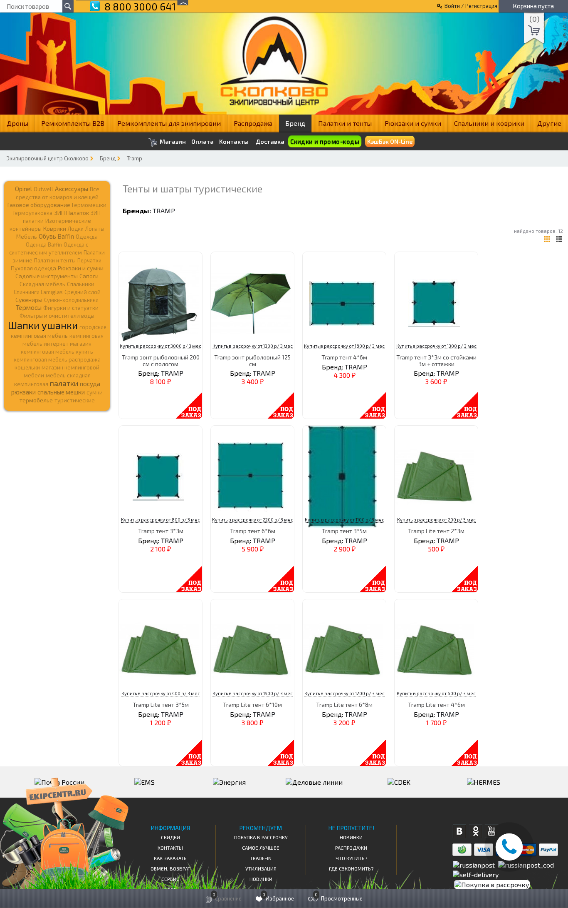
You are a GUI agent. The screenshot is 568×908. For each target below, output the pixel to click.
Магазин (172, 141)
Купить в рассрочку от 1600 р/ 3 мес (344, 346)
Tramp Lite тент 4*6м (436, 704)
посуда (90, 383)
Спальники (80, 284)
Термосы (29, 307)
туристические (74, 400)
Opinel (23, 188)
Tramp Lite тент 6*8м (344, 704)
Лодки (76, 228)
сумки (94, 392)
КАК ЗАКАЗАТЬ (170, 858)
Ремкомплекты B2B (72, 123)
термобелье (36, 400)
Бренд (295, 123)
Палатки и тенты (345, 123)
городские (92, 327)
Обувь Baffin (56, 236)
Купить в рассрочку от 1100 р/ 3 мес (344, 519)
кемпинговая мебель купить (57, 351)
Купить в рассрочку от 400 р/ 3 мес (160, 693)
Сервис (170, 879)
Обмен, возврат (170, 868)
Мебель (26, 236)
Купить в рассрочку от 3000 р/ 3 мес (160, 346)
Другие (549, 123)
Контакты (234, 142)
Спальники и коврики (489, 123)
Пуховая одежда (33, 268)
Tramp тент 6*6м (252, 530)
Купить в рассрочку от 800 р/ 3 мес (160, 519)
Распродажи (351, 848)
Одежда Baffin (44, 244)
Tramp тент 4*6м (344, 357)
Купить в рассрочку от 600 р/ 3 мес (436, 693)
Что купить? (351, 858)
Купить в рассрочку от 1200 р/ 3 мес (344, 693)
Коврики (54, 228)
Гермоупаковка (32, 213)
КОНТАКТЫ (170, 848)
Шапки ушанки (43, 325)
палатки (64, 383)
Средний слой (82, 292)
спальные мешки (61, 392)
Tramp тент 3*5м (344, 530)
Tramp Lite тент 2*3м (436, 530)
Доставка (270, 141)
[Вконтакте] (459, 831)
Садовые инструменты (46, 275)
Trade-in (261, 858)
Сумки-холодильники (71, 300)
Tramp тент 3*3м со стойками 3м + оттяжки (436, 360)
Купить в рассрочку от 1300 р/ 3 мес (252, 346)
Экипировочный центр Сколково (47, 158)
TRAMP (164, 211)
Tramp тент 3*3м (160, 530)
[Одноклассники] (475, 831)
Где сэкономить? (351, 868)
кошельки (27, 367)
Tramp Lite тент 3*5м (161, 704)
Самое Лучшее (260, 848)
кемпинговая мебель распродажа (57, 359)
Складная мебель (42, 284)
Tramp (134, 158)
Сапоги (89, 275)
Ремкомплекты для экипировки (169, 123)
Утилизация (261, 868)
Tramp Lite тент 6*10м (252, 704)
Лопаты (94, 228)
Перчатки (89, 260)
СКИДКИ (170, 837)
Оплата (202, 142)
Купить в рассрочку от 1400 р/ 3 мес (252, 693)
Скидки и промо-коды (324, 141)
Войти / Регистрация (471, 5)
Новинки (260, 879)
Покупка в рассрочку (261, 837)
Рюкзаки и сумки (413, 123)
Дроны (17, 123)
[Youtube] (491, 831)
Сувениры (28, 299)
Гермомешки (89, 205)
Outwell (43, 189)
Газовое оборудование (38, 204)
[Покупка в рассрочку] (491, 884)
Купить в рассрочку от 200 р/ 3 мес (436, 519)
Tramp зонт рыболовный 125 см (252, 360)
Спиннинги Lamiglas (38, 292)
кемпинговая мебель (39, 335)
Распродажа (253, 123)
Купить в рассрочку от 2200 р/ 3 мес (252, 519)
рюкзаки (23, 392)
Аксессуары (71, 188)
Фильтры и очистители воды (57, 315)
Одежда (87, 236)
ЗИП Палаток (71, 212)
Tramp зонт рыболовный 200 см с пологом (161, 360)
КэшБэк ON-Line (389, 141)
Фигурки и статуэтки (71, 307)
